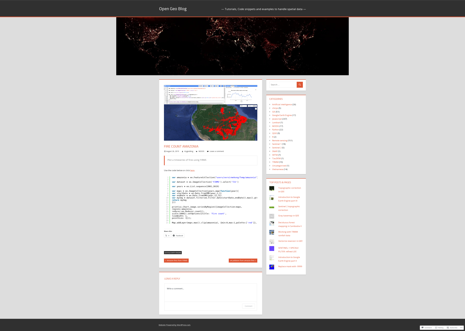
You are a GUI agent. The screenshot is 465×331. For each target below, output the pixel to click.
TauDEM (276, 158)
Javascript (277, 118)
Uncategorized (279, 165)
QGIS (274, 133)
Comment (248, 306)
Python (275, 129)
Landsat (276, 122)
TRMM (275, 162)
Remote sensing (279, 140)
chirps (275, 108)
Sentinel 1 (277, 144)
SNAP (274, 151)
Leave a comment (217, 151)
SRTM (275, 154)
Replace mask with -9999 (290, 266)
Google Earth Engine (173, 253)
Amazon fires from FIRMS (175, 261)
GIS (273, 111)
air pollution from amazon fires (241, 261)
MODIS (201, 151)
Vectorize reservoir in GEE (290, 241)
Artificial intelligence (282, 104)
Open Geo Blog (173, 8)
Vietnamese (277, 169)
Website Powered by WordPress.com (174, 325)
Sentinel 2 (277, 147)
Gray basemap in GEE (288, 215)
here (192, 170)
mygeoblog (188, 151)
